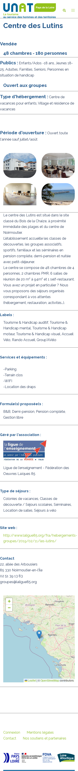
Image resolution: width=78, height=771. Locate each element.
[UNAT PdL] (29, 10)
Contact (9, 738)
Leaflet (31, 680)
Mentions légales (40, 732)
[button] (64, 10)
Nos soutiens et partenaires (44, 738)
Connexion (11, 732)
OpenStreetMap (50, 680)
